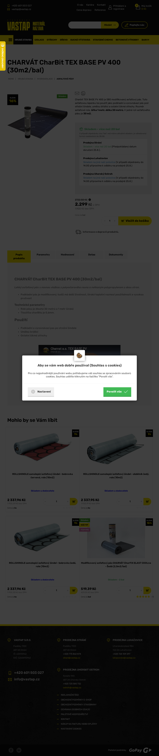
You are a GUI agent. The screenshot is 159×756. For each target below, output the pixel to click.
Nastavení (44, 391)
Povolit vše (114, 391)
